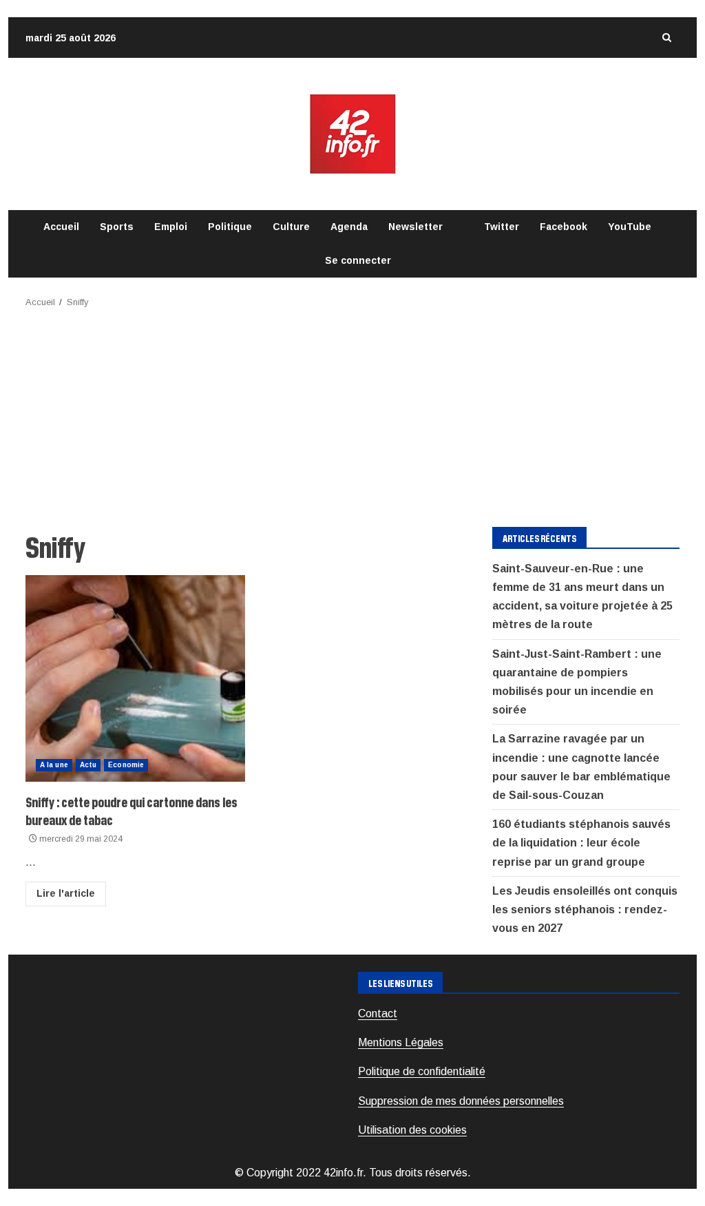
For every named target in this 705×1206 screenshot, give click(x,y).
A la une (54, 765)
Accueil (61, 226)
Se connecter (358, 260)
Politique (230, 226)
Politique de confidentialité (421, 1071)
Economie (126, 765)
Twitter (501, 226)
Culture (291, 226)
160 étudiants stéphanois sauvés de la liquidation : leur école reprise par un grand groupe (581, 842)
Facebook (563, 226)
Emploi (170, 226)
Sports (117, 226)
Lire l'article (65, 893)
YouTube (629, 226)
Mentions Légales (400, 1042)
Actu (88, 765)
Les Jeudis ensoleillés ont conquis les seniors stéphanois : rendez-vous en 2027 (584, 909)
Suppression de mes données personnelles (461, 1101)
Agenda (349, 226)
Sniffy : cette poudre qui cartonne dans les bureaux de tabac (135, 678)
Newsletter (415, 226)
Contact (377, 1013)
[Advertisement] (352, 413)
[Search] (666, 37)
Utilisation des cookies (412, 1130)
